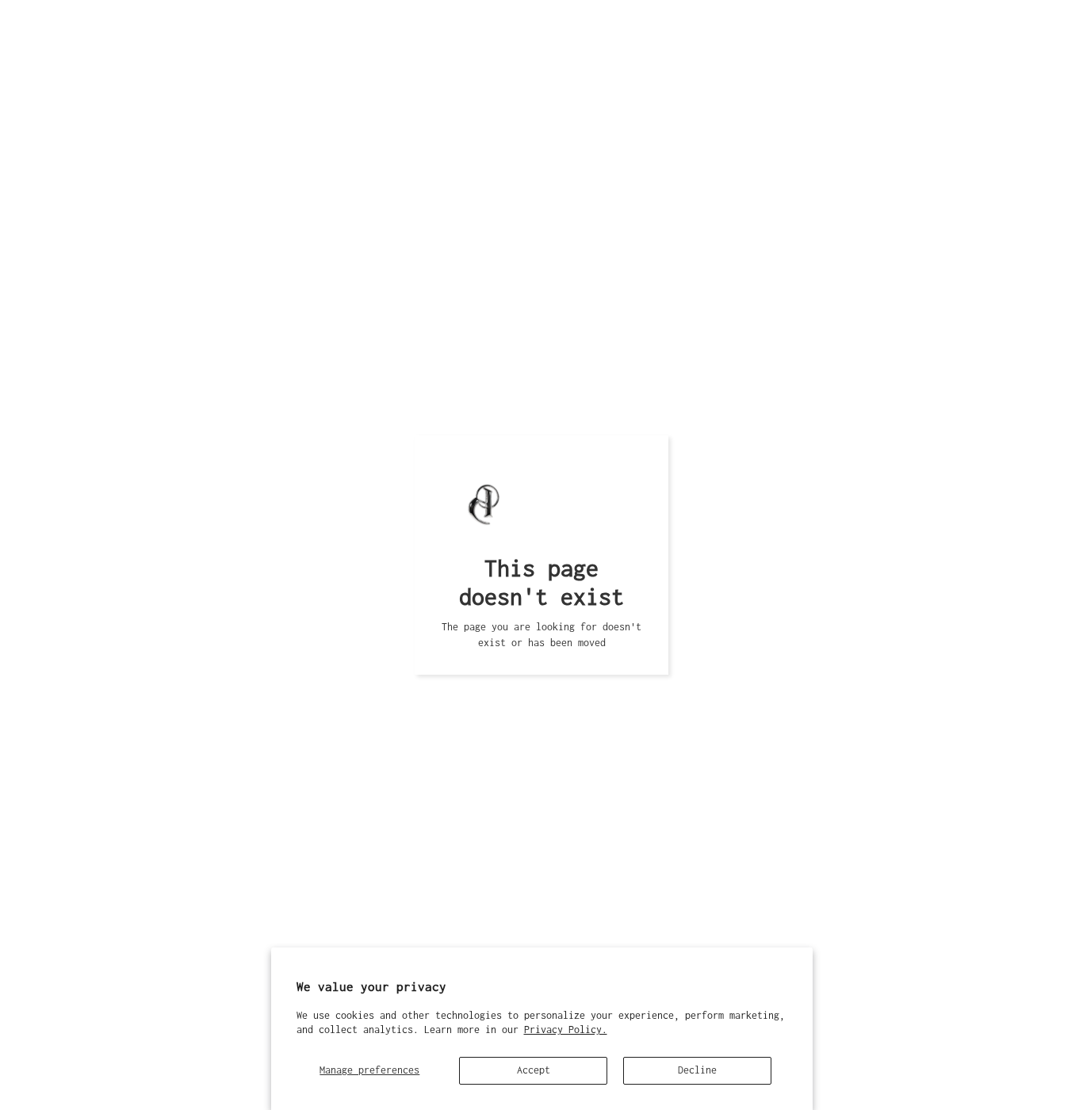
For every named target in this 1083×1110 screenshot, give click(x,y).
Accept (533, 1070)
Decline (697, 1070)
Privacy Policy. (565, 1029)
